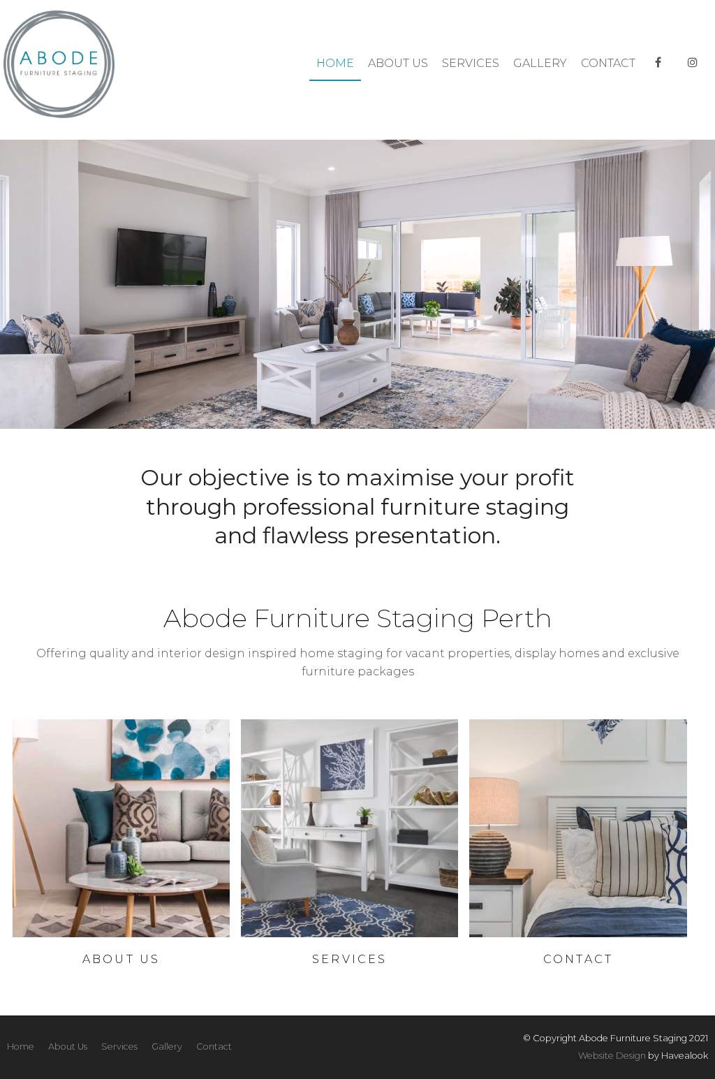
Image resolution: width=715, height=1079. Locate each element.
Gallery (540, 63)
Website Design (612, 1055)
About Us (398, 63)
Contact (608, 63)
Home (335, 63)
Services (470, 63)
